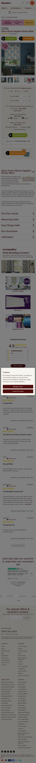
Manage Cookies (18, 386)
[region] (18, 381)
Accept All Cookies (18, 391)
